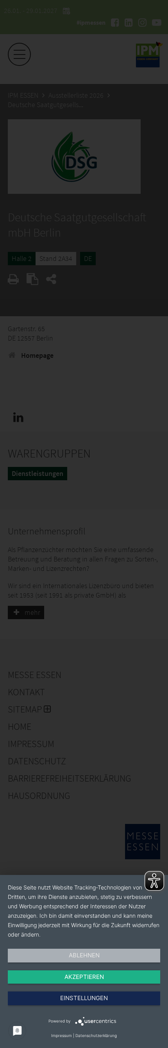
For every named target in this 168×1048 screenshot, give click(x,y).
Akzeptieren (84, 977)
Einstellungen (84, 998)
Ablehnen (84, 955)
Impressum (61, 1035)
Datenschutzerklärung (96, 1035)
